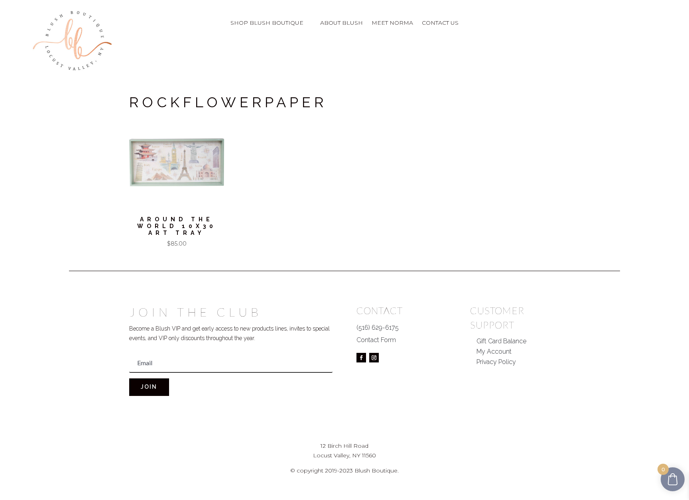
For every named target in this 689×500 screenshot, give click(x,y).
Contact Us (440, 23)
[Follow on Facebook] (361, 357)
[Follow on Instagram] (374, 357)
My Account (494, 351)
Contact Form (376, 340)
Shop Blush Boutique (266, 23)
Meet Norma (392, 23)
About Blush (341, 23)
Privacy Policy (496, 362)
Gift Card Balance (501, 341)
